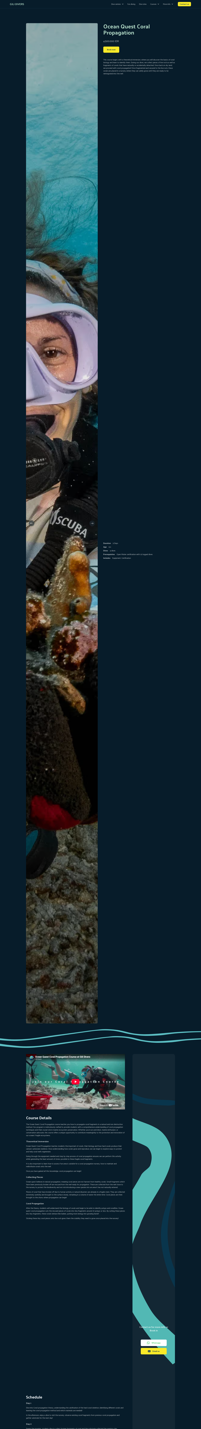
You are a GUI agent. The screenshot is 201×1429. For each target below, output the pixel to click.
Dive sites (143, 4)
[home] (17, 4)
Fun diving (131, 4)
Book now (111, 49)
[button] (117, 4)
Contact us (184, 4)
